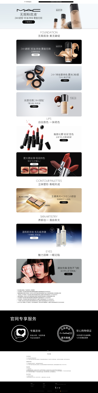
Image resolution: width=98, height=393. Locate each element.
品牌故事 (44, 384)
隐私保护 (44, 386)
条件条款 (44, 387)
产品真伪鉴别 (32, 386)
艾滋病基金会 (44, 385)
